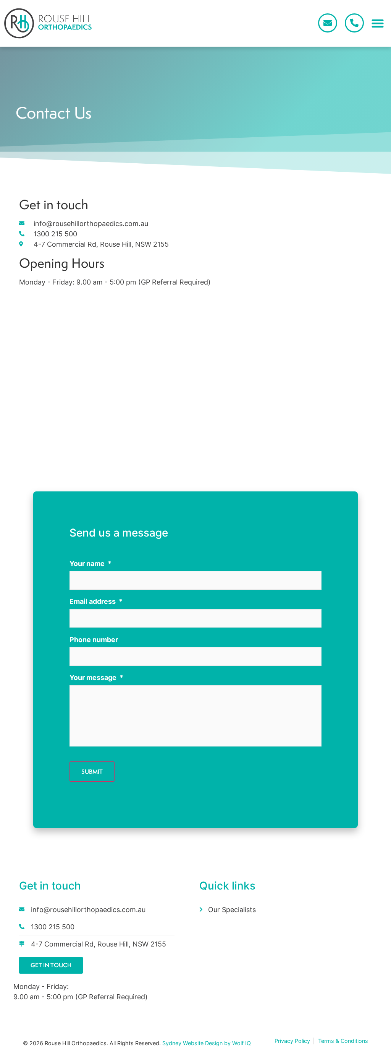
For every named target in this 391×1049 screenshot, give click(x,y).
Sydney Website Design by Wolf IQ (206, 1043)
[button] (377, 23)
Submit (92, 772)
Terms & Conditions (343, 1041)
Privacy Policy (293, 1041)
